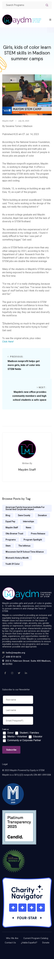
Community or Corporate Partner (24, 740)
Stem (8, 546)
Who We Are (12, 938)
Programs (11, 539)
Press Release (38, 533)
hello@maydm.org (15, 652)
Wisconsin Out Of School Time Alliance (25, 552)
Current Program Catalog (35, 938)
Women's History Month (17, 558)
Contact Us (10, 942)
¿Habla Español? (29, 942)
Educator (37, 736)
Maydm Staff (12, 527)
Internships (28, 521)
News (28, 527)
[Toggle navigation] (50, 19)
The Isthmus (24, 546)
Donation (42, 515)
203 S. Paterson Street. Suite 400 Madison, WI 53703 (26, 662)
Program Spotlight (33, 539)
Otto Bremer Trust (14, 533)
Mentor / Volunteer (17, 736)
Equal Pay (10, 521)
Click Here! (8, 341)
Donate (45, 942)
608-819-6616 (13, 656)
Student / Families (29, 733)
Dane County (24, 515)
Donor (10, 733)
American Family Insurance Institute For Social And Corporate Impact (25, 508)
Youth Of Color (13, 564)
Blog (8, 515)
